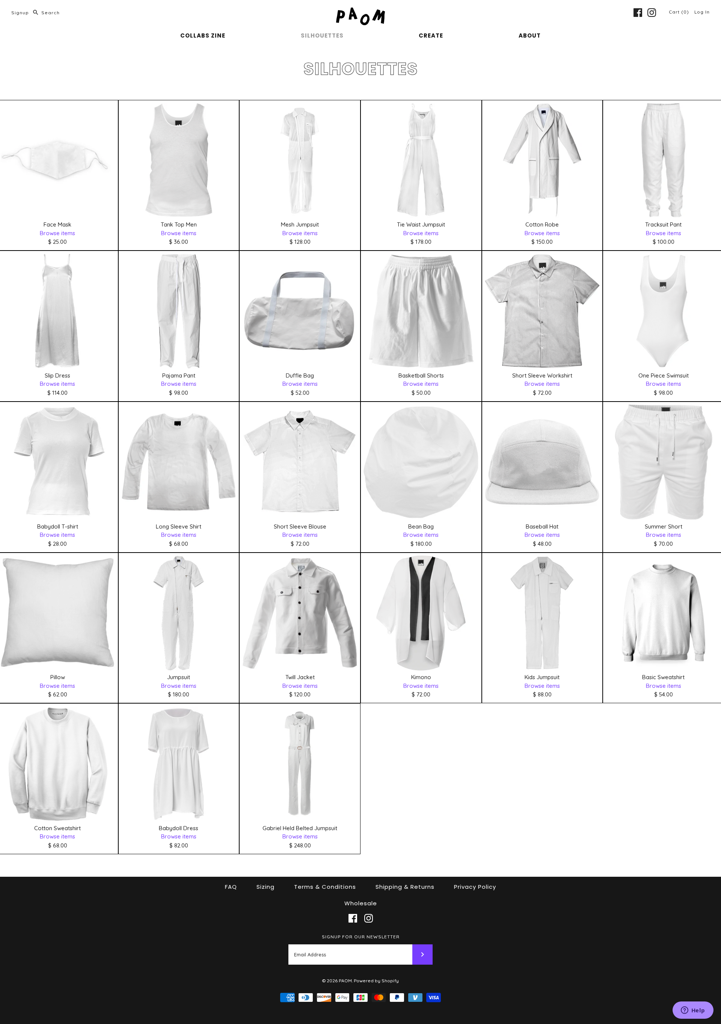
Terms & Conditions (325, 887)
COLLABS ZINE (202, 35)
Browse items (57, 233)
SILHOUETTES (322, 35)
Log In (702, 12)
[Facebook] (638, 12)
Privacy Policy (475, 887)
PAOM (345, 980)
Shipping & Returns (405, 887)
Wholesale (360, 903)
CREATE (431, 35)
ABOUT (530, 35)
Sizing (265, 887)
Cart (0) (680, 12)
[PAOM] (360, 11)
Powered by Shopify (376, 980)
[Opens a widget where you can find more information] (692, 1010)
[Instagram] (651, 12)
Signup (20, 12)
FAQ (231, 887)
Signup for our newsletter (361, 936)
